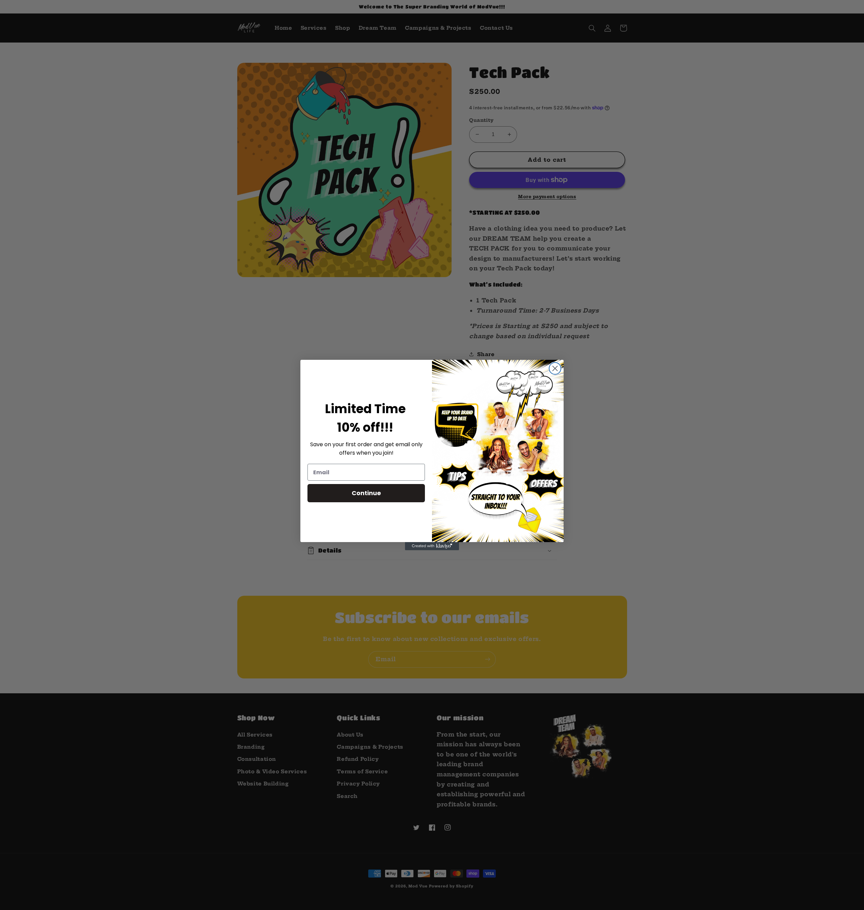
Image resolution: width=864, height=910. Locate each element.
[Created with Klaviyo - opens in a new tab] (432, 546)
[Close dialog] (555, 368)
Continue (366, 493)
